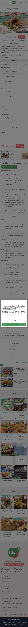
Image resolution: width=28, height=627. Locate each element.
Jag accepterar (14, 324)
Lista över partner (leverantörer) (9, 316)
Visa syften (14, 320)
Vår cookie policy (12, 309)
